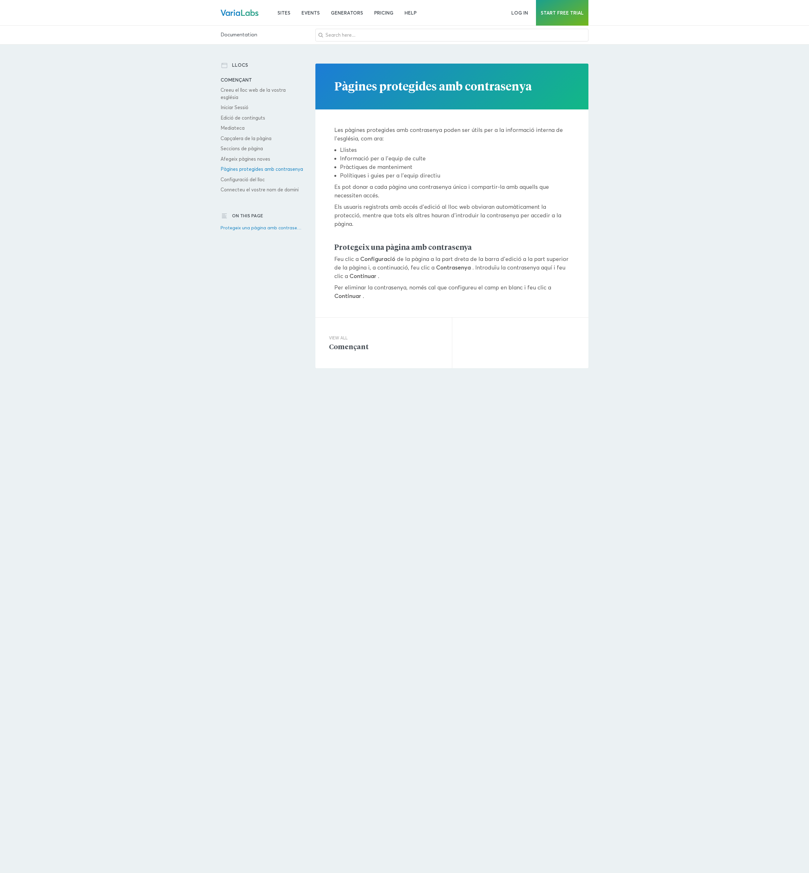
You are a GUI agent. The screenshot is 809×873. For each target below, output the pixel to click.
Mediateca (233, 128)
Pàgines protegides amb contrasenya (262, 169)
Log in (519, 13)
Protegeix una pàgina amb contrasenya (262, 228)
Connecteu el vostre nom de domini (260, 190)
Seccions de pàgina (242, 149)
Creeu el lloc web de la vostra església (253, 93)
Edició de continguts (243, 118)
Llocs (240, 65)
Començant (236, 80)
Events (310, 13)
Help (410, 13)
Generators (347, 13)
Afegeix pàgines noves (245, 159)
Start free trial (562, 13)
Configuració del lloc (243, 180)
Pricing (383, 13)
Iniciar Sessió (234, 107)
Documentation (239, 35)
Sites (283, 13)
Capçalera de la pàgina (246, 138)
